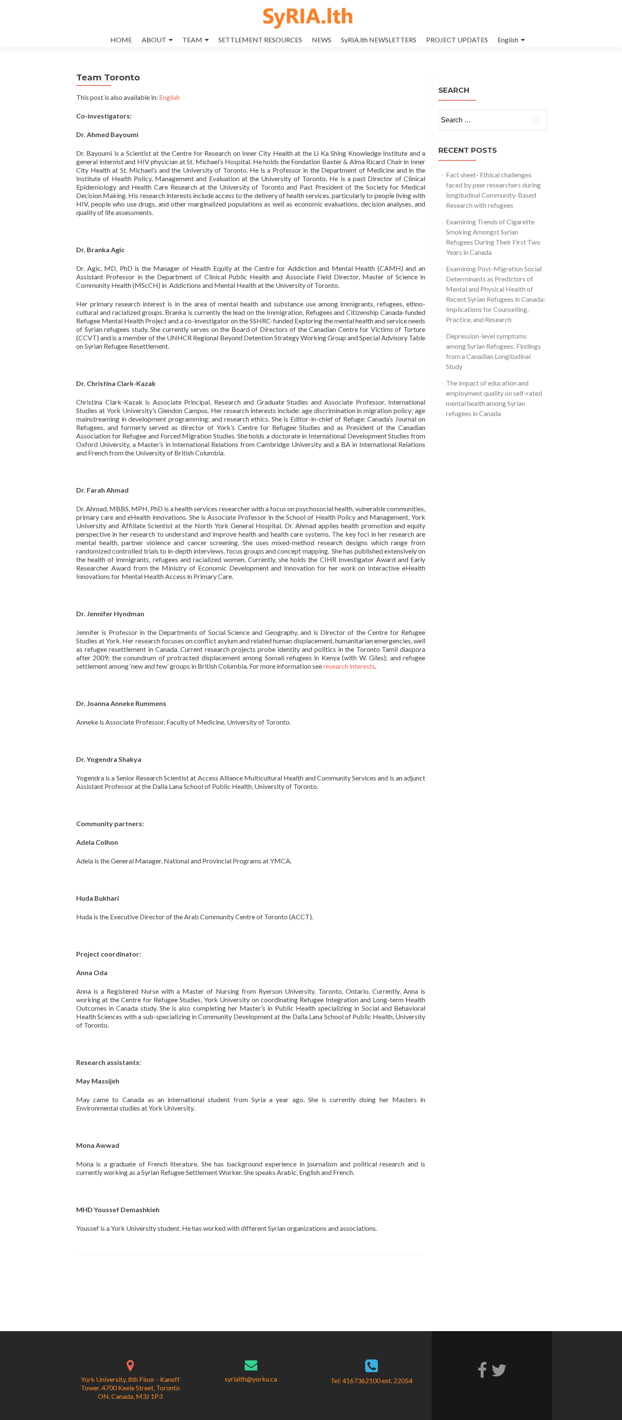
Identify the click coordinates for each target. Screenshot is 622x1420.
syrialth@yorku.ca (251, 1379)
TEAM (192, 40)
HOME (121, 40)
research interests (349, 666)
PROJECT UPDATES (457, 40)
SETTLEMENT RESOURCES (260, 40)
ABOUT (154, 40)
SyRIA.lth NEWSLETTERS (378, 40)
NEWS (321, 40)
